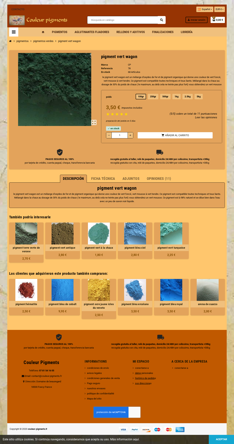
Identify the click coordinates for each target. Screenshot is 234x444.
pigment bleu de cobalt (62, 304)
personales (144, 373)
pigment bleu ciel (135, 247)
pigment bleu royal (171, 304)
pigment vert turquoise (171, 247)
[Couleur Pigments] (38, 19)
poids (109, 96)
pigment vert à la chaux (99, 247)
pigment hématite (26, 304)
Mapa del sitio (94, 398)
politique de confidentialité (100, 393)
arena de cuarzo (207, 304)
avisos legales (94, 373)
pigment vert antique (62, 247)
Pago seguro (93, 383)
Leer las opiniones (206, 117)
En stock (105, 72)
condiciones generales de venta (103, 378)
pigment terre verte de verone (26, 249)
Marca (104, 64)
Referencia (107, 68)
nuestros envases (96, 388)
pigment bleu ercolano (135, 304)
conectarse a (142, 368)
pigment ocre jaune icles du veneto (99, 306)
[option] (26, 299)
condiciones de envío (98, 368)
